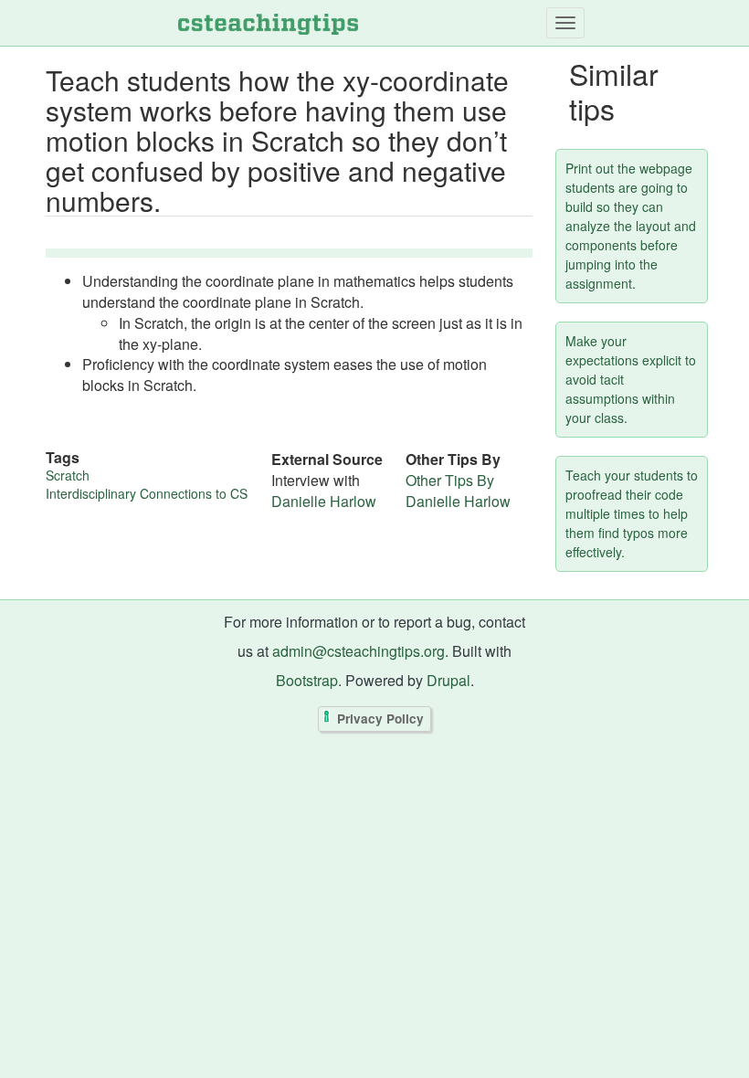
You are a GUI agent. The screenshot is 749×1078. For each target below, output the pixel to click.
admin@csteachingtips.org (358, 650)
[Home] (268, 23)
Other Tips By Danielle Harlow (458, 491)
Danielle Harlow (323, 501)
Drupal (448, 680)
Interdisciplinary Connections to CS (147, 493)
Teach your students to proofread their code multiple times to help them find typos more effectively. (631, 513)
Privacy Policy (380, 719)
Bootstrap (307, 680)
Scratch (68, 475)
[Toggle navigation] (565, 22)
